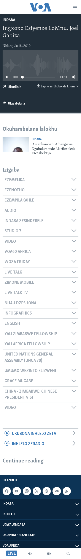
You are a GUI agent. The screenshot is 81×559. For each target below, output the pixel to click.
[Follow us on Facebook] (7, 491)
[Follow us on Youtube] (17, 491)
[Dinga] (68, 553)
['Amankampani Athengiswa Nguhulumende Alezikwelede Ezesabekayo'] (16, 144)
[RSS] (67, 491)
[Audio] (29, 553)
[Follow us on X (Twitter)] (37, 491)
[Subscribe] (56, 491)
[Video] (49, 553)
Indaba (9, 20)
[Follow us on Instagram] (27, 491)
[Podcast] (47, 491)
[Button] (14, 104)
